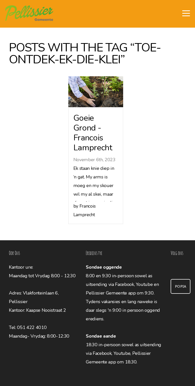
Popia (180, 286)
